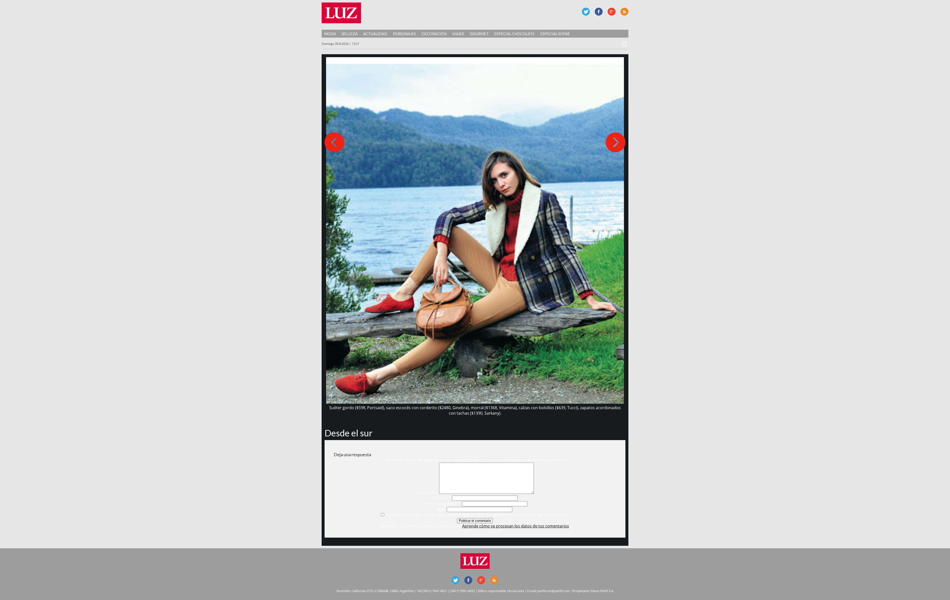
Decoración (434, 33)
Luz (341, 12)
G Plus (612, 12)
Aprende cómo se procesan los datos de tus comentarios (515, 526)
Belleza (349, 33)
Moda (330, 33)
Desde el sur (349, 432)
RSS (624, 12)
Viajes (458, 33)
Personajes (404, 33)
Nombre (441, 497)
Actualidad (375, 33)
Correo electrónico (442, 503)
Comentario (427, 492)
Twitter (586, 12)
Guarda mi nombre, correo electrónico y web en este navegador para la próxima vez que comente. (478, 515)
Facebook (599, 12)
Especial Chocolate (514, 33)
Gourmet (479, 33)
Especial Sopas (555, 33)
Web (441, 509)
